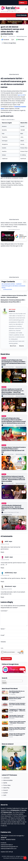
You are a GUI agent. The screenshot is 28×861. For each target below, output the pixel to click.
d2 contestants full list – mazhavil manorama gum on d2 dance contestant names (13, 285)
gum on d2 (21, 95)
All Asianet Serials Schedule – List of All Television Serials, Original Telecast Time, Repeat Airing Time (17, 704)
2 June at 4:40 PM (5, 559)
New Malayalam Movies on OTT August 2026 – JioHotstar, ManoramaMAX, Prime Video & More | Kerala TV (17, 692)
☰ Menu (21, 2)
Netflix (5, 783)
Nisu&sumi (8, 586)
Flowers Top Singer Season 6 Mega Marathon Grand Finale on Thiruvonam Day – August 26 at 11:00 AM (17, 728)
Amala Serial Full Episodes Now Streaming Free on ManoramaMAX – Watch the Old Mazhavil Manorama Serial (14, 362)
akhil (6, 541)
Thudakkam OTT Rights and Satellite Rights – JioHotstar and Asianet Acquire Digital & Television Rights (17, 710)
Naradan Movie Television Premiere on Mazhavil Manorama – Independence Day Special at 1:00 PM (14, 449)
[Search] (26, 9)
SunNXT (5, 793)
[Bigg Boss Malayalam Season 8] (14, 22)
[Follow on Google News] (14, 669)
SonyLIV (5, 790)
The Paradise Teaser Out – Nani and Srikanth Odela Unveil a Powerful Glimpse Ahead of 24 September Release (16, 716)
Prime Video (7, 785)
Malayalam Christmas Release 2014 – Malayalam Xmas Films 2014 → (13, 301)
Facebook (6, 39)
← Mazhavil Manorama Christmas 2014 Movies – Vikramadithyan (14, 296)
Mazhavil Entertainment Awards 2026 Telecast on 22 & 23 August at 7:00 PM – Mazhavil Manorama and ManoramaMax (13, 478)
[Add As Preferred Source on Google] (14, 236)
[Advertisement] (14, 59)
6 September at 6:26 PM (6, 589)
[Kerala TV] (10, 8)
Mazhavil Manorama (22, 36)
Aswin (7, 557)
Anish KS (12, 311)
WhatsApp (21, 39)
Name (3, 629)
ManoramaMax (8, 780)
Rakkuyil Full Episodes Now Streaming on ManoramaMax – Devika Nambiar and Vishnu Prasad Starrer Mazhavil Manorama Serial (14, 420)
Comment (4, 611)
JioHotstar (6, 778)
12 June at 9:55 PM (5, 575)
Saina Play (6, 788)
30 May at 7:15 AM (5, 544)
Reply (2, 552)
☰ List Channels (22, 15)
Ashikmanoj (9, 573)
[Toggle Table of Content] (24, 281)
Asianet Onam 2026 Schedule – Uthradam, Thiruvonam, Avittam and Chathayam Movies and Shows (17, 722)
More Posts (13, 346)
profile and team (7, 289)
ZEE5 (4, 795)
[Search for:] (12, 681)
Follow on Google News (9, 43)
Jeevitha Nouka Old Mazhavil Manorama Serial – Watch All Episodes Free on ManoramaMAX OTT (13, 508)
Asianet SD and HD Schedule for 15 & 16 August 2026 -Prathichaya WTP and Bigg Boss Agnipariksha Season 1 (17, 734)
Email (3, 635)
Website (21, 346)
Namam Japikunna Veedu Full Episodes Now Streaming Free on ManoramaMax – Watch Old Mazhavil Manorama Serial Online (13, 391)
